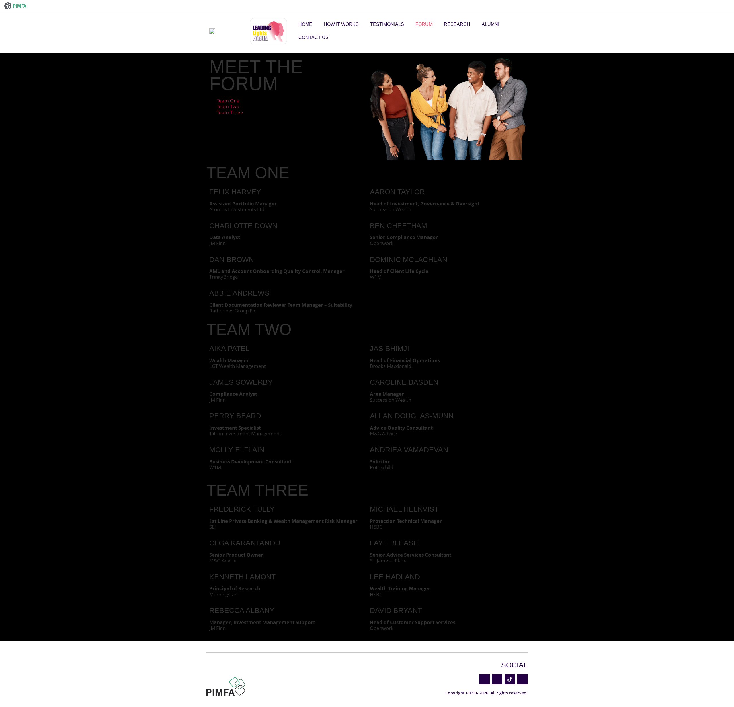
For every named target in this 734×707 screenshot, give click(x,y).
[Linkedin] (497, 679)
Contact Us (313, 37)
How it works (341, 24)
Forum (423, 24)
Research (457, 24)
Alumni (490, 24)
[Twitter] (484, 679)
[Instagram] (522, 679)
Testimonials (387, 24)
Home (305, 24)
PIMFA (19, 6)
